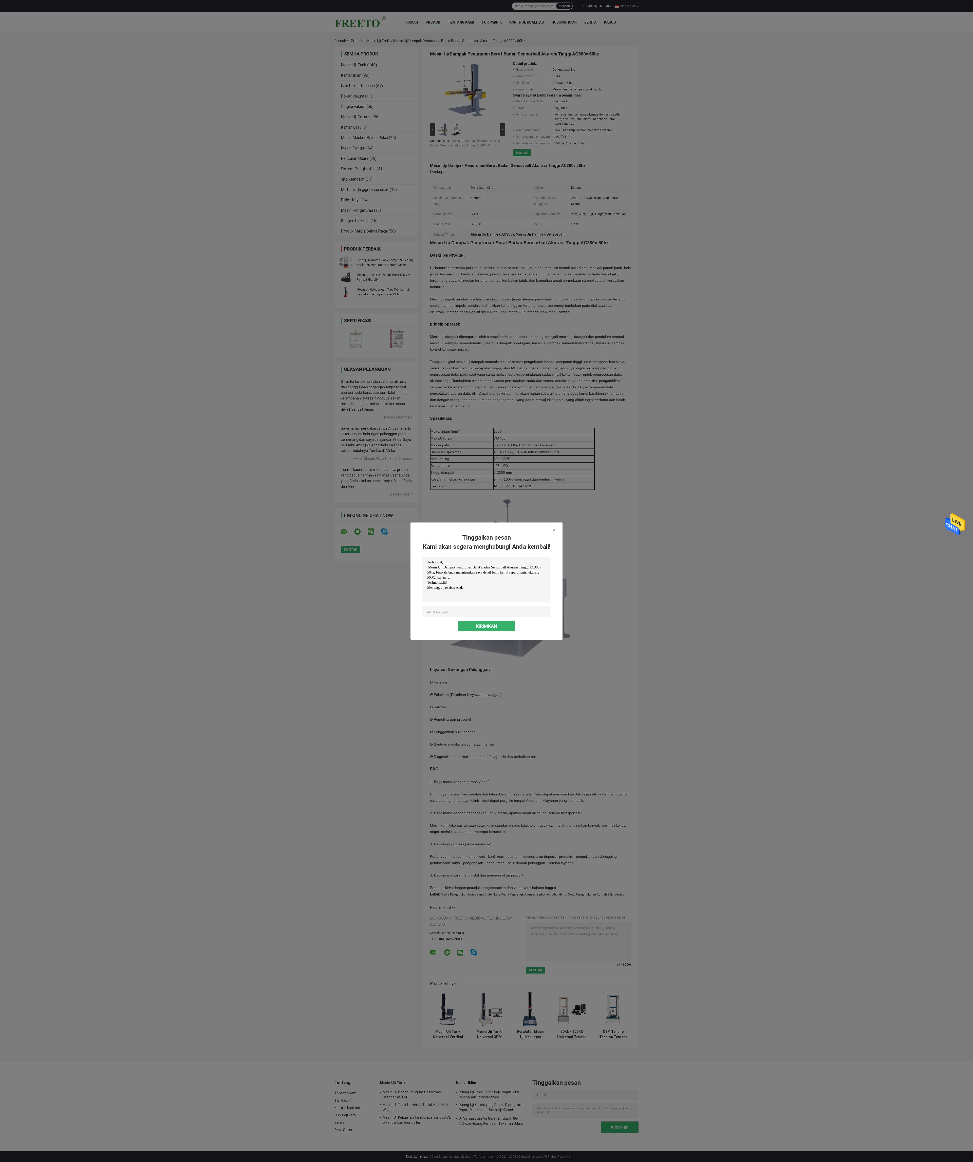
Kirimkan (486, 625)
